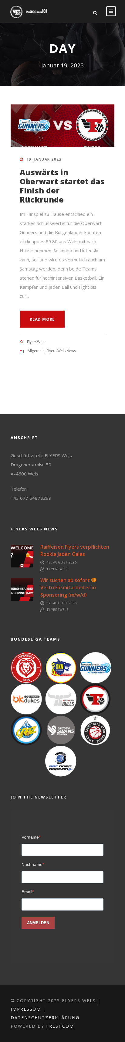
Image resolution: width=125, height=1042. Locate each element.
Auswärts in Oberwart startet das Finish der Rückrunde (62, 186)
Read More (42, 319)
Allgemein (36, 350)
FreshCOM (60, 1026)
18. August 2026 (62, 562)
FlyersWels (36, 341)
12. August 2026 (62, 603)
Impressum (26, 1009)
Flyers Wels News (61, 350)
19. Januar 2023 (44, 159)
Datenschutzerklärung (45, 1017)
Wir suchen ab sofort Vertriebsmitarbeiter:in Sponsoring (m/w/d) (69, 587)
